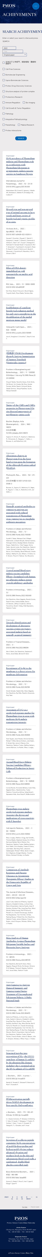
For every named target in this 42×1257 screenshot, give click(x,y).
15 (17, 1199)
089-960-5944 (16, 1241)
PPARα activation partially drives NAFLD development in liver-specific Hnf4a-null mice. (20, 1102)
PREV (7, 1197)
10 (22, 1197)
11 (26, 1197)
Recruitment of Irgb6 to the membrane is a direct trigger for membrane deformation (20, 671)
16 (22, 1199)
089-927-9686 (16, 1232)
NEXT (28, 1199)
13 (36, 1197)
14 (12, 1199)
